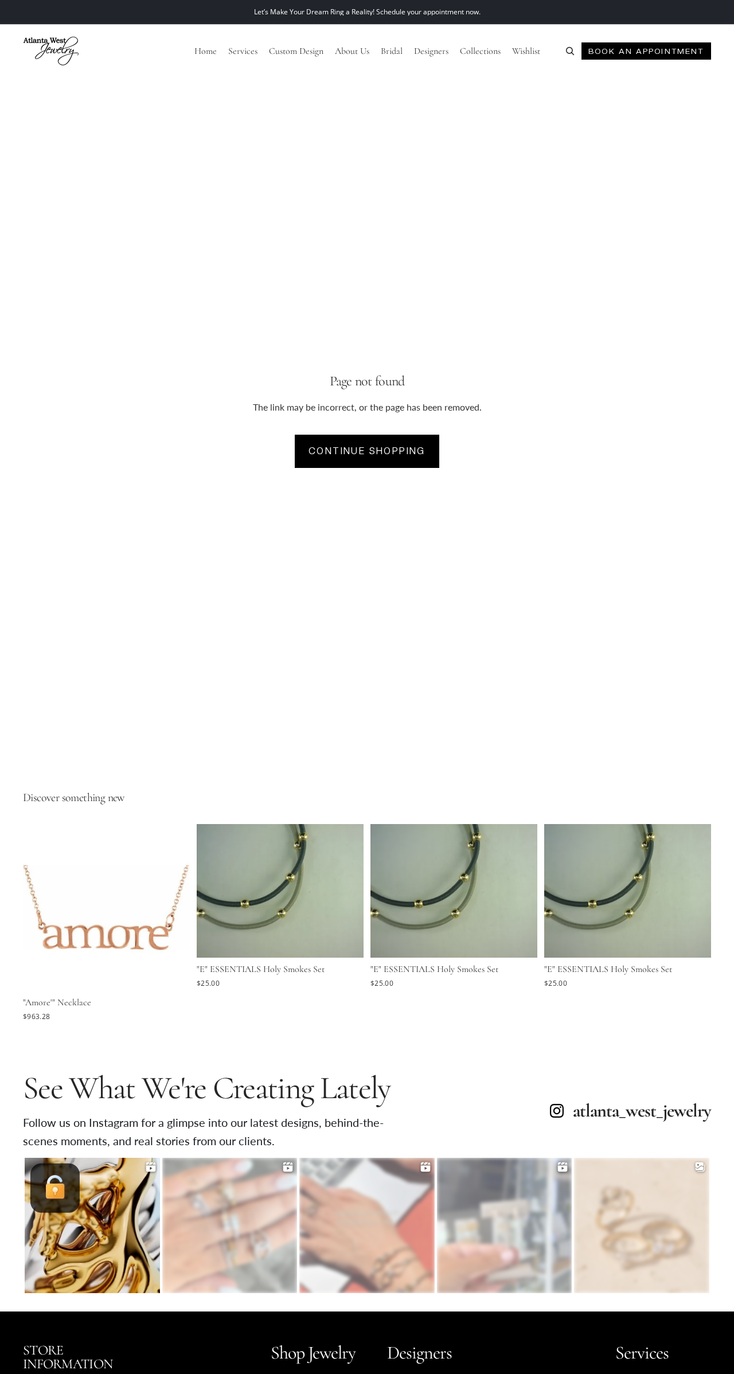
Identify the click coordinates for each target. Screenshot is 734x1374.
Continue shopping (367, 451)
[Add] (172, 973)
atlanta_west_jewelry (642, 1111)
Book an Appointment (646, 51)
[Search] (570, 51)
